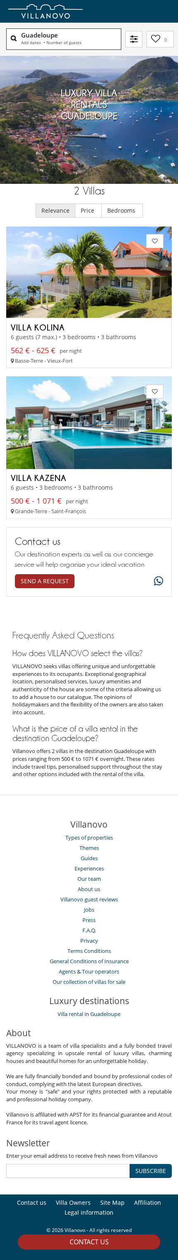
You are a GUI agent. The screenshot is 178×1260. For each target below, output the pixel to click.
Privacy (89, 940)
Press (89, 920)
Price (88, 210)
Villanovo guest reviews (89, 899)
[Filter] (133, 39)
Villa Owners (73, 1202)
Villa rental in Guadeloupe (89, 1014)
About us (89, 889)
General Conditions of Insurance (89, 961)
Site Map (112, 1202)
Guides (89, 858)
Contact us (89, 1241)
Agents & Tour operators (89, 971)
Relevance (55, 210)
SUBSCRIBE (150, 1171)
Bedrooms (122, 210)
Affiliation (147, 1202)
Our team (89, 878)
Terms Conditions (89, 951)
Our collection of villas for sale (89, 981)
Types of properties (89, 837)
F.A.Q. (89, 930)
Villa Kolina (38, 327)
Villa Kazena (38, 477)
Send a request (45, 581)
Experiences (89, 868)
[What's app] (156, 581)
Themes (89, 848)
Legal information (89, 1212)
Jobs (89, 909)
